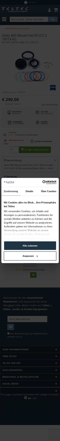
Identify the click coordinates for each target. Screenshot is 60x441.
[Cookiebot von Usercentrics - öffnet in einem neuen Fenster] (42, 182)
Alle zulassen (30, 245)
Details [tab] (29, 191)
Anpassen (28, 256)
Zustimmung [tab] (11, 191)
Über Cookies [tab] (48, 191)
